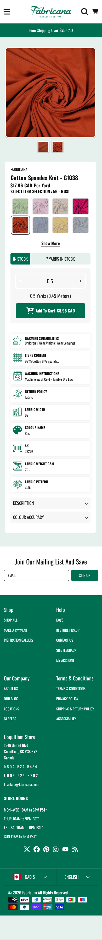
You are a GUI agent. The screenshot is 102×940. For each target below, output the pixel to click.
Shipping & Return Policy (75, 708)
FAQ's (60, 620)
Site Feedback (66, 650)
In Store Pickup (68, 630)
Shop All (11, 620)
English (72, 877)
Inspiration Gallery (18, 640)
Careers (10, 718)
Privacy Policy (67, 698)
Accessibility (66, 718)
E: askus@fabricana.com (21, 784)
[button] (7, 11)
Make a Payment (15, 630)
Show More (50, 243)
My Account (65, 660)
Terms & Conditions (71, 688)
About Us (11, 688)
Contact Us (64, 640)
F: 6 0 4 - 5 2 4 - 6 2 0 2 (21, 775)
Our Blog (11, 698)
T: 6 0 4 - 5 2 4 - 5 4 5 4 (20, 766)
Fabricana (29, 892)
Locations (11, 708)
